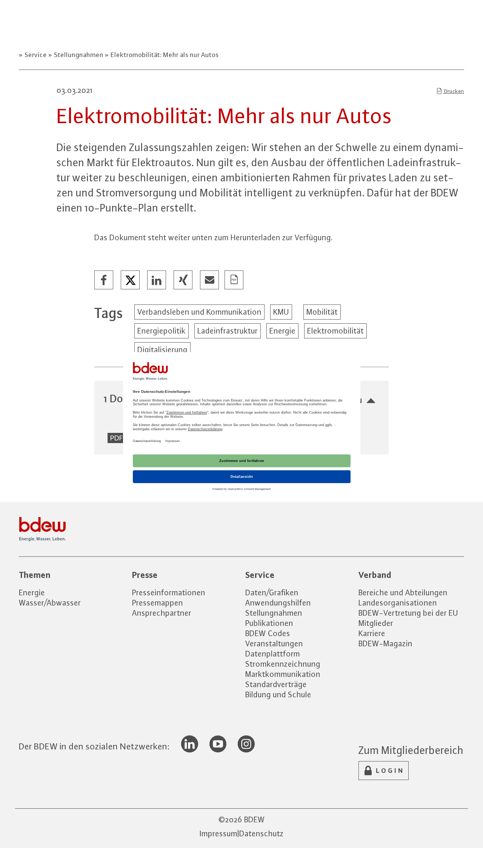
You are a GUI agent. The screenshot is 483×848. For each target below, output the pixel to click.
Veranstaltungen (274, 643)
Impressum (218, 833)
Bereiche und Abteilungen (403, 592)
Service (35, 55)
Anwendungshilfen (278, 602)
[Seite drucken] (234, 280)
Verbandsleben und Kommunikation (199, 312)
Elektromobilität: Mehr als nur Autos (163, 55)
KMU (281, 312)
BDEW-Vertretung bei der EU (408, 613)
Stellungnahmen (78, 55)
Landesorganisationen (397, 602)
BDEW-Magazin (385, 643)
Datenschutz (261, 833)
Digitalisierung (162, 349)
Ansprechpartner (161, 613)
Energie (282, 330)
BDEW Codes (267, 633)
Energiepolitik (161, 330)
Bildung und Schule (278, 694)
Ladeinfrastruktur (227, 330)
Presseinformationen (168, 592)
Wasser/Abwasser (50, 602)
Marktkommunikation (282, 674)
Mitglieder (375, 623)
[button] (104, 280)
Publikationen (269, 623)
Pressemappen (157, 602)
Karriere (371, 633)
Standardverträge (276, 684)
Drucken (453, 91)
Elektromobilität (335, 330)
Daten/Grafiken (271, 592)
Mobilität (322, 312)
